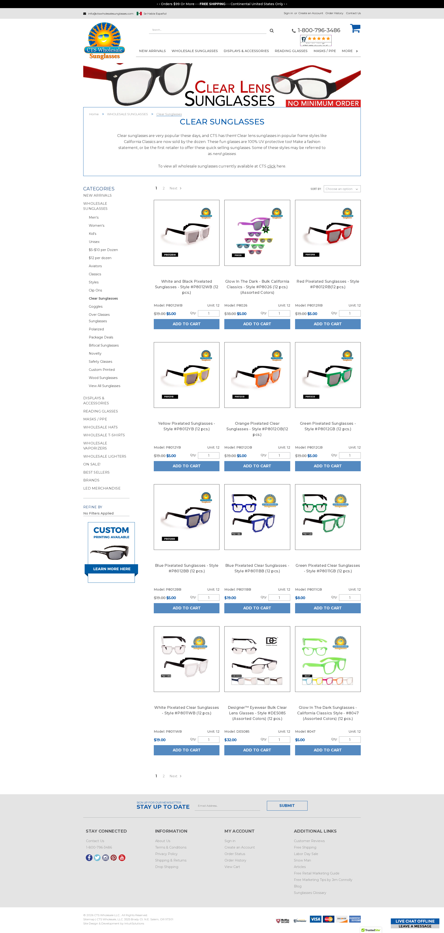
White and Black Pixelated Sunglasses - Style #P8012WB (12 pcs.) (187, 287)
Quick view (186, 232)
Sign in (288, 13)
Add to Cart (187, 324)
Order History (334, 13)
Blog (298, 886)
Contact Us (353, 13)
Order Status (235, 854)
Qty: (193, 313)
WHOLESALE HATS (100, 427)
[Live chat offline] (415, 923)
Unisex (94, 242)
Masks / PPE (325, 51)
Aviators (95, 266)
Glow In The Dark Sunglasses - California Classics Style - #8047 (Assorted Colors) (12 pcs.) (328, 713)
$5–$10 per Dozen (103, 250)
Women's (96, 225)
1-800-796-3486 (99, 847)
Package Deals (101, 337)
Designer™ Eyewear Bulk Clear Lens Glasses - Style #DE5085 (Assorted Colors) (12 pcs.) (257, 713)
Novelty (95, 353)
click (271, 166)
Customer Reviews (309, 841)
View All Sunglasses (104, 386)
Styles (94, 282)
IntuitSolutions (134, 923)
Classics (95, 274)
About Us (162, 841)
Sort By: (316, 189)
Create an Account (310, 13)
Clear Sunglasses (169, 114)
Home (94, 114)
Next (174, 188)
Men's (94, 217)
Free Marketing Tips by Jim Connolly (323, 880)
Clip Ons (95, 290)
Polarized (96, 329)
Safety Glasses (100, 362)
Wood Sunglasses (103, 378)
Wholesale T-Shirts (104, 435)
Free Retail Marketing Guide (316, 873)
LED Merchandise (101, 488)
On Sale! (91, 464)
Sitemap (89, 919)
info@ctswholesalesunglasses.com (110, 13)
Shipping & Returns (170, 860)
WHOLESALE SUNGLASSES (195, 51)
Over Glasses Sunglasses (99, 318)
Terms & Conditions (170, 847)
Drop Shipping (166, 867)
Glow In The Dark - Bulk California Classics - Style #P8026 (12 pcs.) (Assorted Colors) (257, 287)
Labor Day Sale (306, 854)
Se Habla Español (155, 13)
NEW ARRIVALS (152, 51)
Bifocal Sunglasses (104, 345)
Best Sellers (96, 472)
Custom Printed (102, 370)
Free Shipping (305, 847)
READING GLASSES (291, 51)
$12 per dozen (100, 258)
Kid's (92, 234)
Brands (91, 480)
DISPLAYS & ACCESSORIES (246, 51)
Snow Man (302, 860)
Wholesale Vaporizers (95, 446)
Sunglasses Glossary (310, 893)
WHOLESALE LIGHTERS (104, 456)
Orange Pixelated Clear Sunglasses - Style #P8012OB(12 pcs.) (257, 429)
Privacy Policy (166, 854)
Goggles (95, 306)
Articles (300, 867)
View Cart (232, 867)
